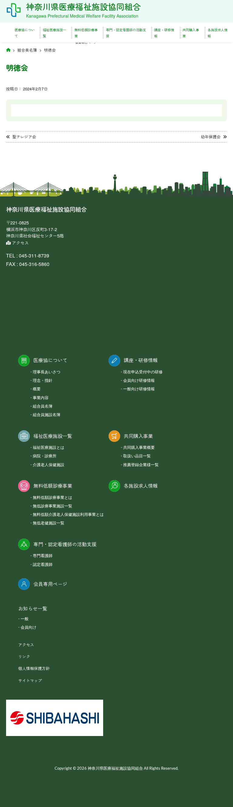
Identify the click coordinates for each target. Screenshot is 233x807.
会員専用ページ (50, 583)
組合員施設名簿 (46, 415)
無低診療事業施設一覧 (52, 506)
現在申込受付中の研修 (143, 372)
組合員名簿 (42, 407)
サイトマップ (30, 680)
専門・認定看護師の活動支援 (126, 32)
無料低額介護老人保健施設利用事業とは (68, 515)
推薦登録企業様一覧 (141, 465)
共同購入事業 (190, 32)
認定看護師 (42, 565)
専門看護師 (42, 556)
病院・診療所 (44, 456)
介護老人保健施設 (48, 465)
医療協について (25, 32)
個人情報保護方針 (34, 668)
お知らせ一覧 (32, 608)
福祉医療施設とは (48, 448)
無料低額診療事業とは (52, 498)
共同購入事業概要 (139, 448)
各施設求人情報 (218, 32)
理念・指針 (42, 381)
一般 (25, 619)
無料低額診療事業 (86, 32)
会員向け (28, 628)
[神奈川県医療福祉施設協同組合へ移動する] (8, 49)
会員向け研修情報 (139, 381)
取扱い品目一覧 (137, 456)
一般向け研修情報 (139, 389)
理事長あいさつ (46, 372)
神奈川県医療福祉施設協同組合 (83, 6)
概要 (37, 389)
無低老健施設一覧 (48, 523)
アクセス (20, 243)
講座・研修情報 (164, 32)
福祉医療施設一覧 (54, 32)
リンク (24, 656)
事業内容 (41, 398)
